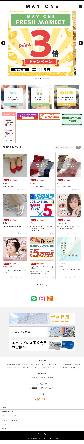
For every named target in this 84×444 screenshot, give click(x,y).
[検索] (78, 147)
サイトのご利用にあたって (9, 416)
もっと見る (41, 285)
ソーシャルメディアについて (9, 420)
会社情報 (4, 407)
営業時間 (34, 378)
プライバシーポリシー (8, 411)
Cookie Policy (42, 434)
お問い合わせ (5, 429)
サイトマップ (5, 424)
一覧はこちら (8, 140)
